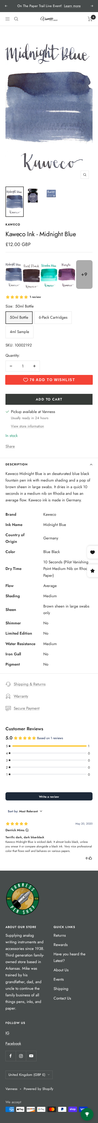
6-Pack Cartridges (53, 317)
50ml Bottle (19, 317)
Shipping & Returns (30, 684)
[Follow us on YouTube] (31, 1056)
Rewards (61, 944)
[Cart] (90, 19)
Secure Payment (26, 708)
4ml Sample (19, 331)
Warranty (21, 696)
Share (10, 446)
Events (59, 979)
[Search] (16, 19)
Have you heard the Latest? (69, 957)
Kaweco (12, 224)
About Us (61, 970)
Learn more (72, 5)
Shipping (61, 988)
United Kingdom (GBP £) (26, 1074)
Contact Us (62, 998)
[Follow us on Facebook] (10, 1056)
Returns (60, 935)
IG (7, 1033)
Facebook (13, 1043)
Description (16, 464)
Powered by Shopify (38, 1088)
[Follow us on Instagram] (21, 1056)
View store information (27, 426)
